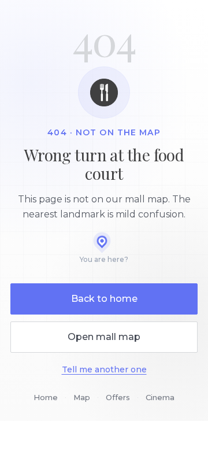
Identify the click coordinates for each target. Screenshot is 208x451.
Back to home (104, 298)
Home (46, 397)
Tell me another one (104, 369)
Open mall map (104, 336)
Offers (118, 397)
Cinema (160, 397)
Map (81, 397)
